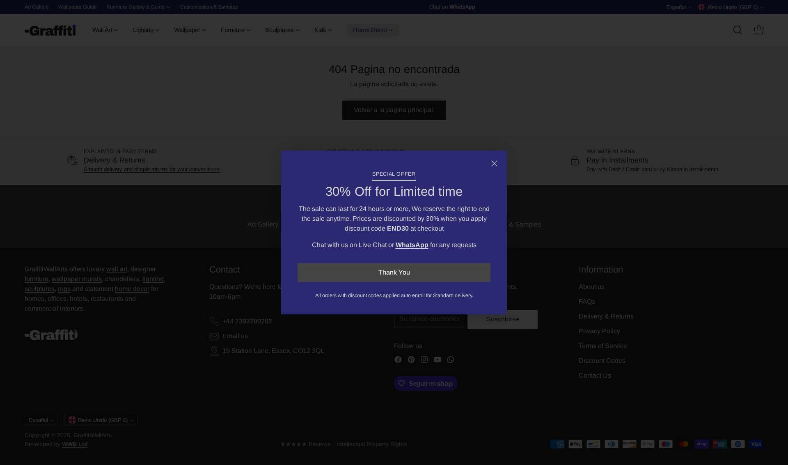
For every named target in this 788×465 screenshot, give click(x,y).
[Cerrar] (494, 163)
